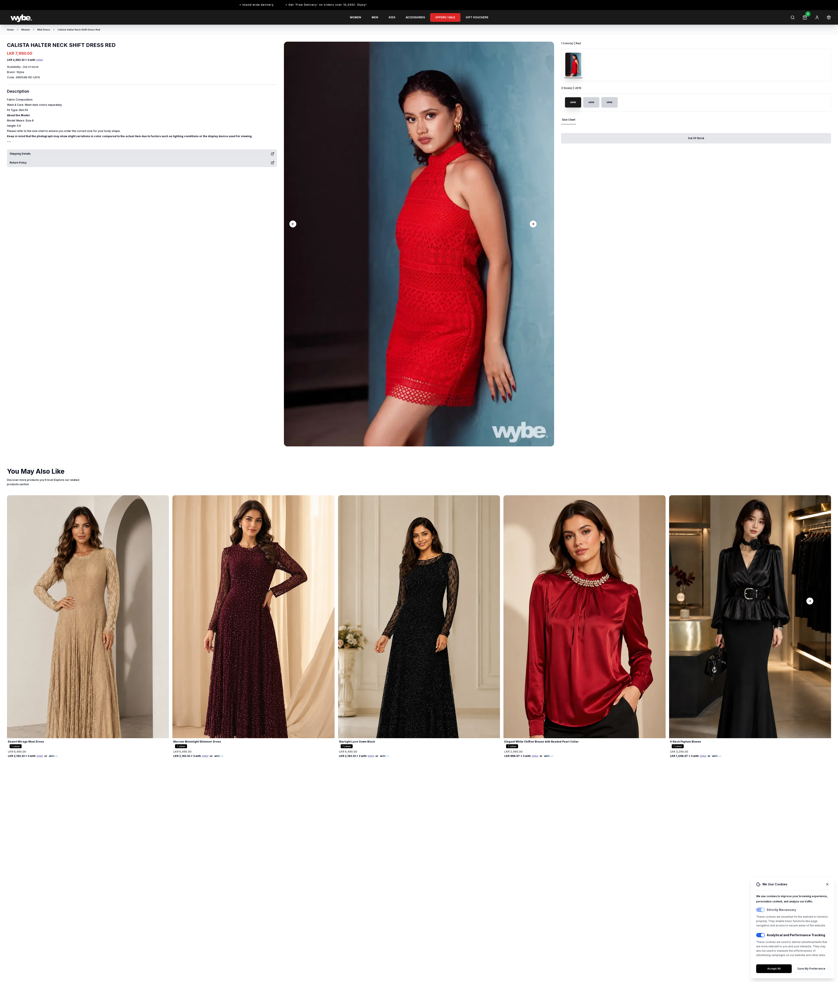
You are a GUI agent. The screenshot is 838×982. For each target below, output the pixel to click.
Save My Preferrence (811, 968)
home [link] (10, 29)
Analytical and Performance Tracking (796, 935)
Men (375, 17)
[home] (75, 17)
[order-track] (829, 17)
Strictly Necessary (781, 910)
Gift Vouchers (477, 17)
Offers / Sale (445, 17)
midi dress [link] (43, 29)
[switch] (760, 910)
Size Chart (568, 119)
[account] (817, 17)
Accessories (415, 17)
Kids (392, 17)
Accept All (774, 968)
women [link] (25, 29)
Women (355, 17)
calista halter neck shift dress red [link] (79, 29)
